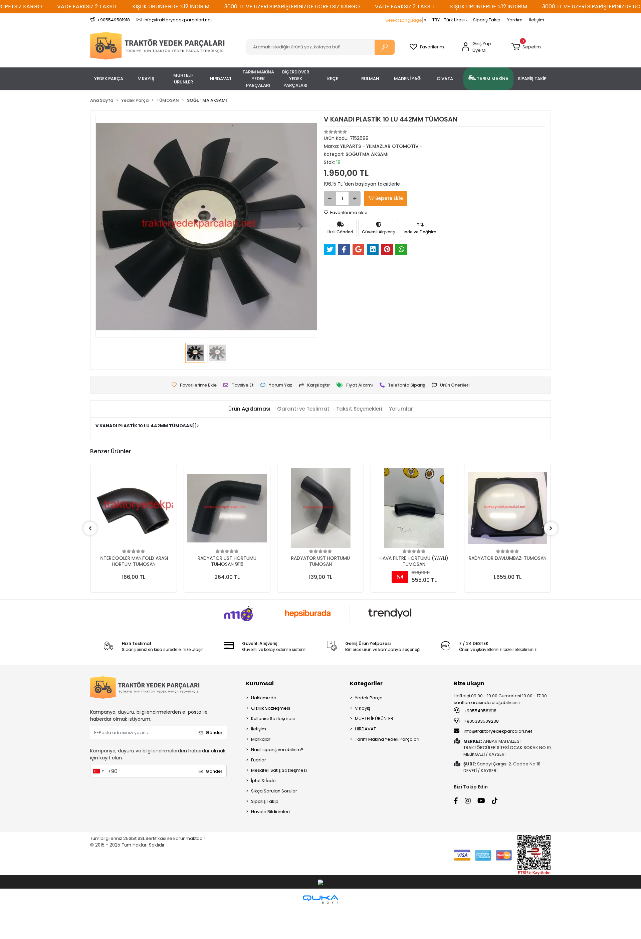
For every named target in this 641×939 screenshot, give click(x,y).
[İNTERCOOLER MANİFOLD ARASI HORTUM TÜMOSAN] (133, 508)
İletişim (536, 20)
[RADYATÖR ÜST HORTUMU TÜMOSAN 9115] (227, 508)
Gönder (214, 732)
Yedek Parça (369, 698)
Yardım (514, 20)
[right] (551, 528)
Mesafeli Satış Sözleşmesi (279, 770)
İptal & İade (263, 780)
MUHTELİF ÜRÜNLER (374, 718)
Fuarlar (258, 760)
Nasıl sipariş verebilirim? (277, 749)
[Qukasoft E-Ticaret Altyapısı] (320, 899)
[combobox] (98, 771)
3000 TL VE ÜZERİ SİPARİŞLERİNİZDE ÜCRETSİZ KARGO (292, 6)
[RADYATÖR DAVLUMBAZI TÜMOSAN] (507, 508)
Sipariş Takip (486, 20)
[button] (526, 47)
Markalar (260, 739)
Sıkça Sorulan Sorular (274, 791)
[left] (90, 528)
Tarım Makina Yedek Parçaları (387, 739)
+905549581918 (479, 711)
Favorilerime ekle (348, 212)
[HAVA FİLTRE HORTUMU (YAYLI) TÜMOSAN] (414, 508)
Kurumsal (260, 683)
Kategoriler (366, 683)
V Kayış (362, 708)
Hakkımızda (263, 698)
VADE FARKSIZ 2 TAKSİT (87, 6)
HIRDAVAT (365, 729)
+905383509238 (481, 721)
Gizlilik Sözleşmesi (270, 708)
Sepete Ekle (389, 198)
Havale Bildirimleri (270, 811)
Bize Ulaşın (469, 683)
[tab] (249, 409)
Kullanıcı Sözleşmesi (273, 718)
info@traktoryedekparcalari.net (498, 731)
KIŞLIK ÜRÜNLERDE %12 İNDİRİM (170, 6)
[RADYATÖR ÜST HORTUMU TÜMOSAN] (320, 508)
